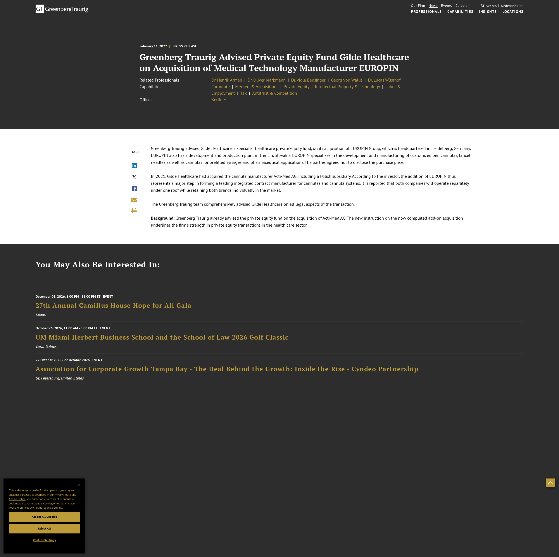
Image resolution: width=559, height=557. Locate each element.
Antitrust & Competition (274, 93)
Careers (461, 5)
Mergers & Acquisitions (256, 86)
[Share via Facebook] (134, 188)
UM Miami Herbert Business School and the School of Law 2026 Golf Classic (162, 337)
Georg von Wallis (346, 80)
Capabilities (460, 12)
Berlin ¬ (218, 100)
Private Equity (296, 86)
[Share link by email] (134, 200)
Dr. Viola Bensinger (308, 80)
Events (446, 5)
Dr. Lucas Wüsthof (384, 80)
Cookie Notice (17, 499)
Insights (488, 12)
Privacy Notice (62, 495)
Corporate (220, 86)
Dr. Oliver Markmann (267, 80)
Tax (243, 93)
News (433, 5)
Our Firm (418, 5)
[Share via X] (134, 177)
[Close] (78, 485)
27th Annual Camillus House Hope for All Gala (114, 305)
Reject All (44, 528)
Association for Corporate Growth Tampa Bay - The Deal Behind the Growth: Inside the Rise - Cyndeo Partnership (227, 368)
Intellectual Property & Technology (347, 86)
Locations (512, 12)
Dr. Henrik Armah (226, 80)
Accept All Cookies (44, 517)
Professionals (426, 12)
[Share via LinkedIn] (134, 165)
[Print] (134, 210)
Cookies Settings (44, 540)
